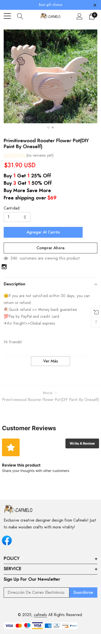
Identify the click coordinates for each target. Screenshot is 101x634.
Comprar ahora (50, 248)
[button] (29, 156)
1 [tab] (48, 127)
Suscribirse (83, 592)
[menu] (7, 16)
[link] (4, 266)
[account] (79, 16)
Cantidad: (12, 208)
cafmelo (40, 615)
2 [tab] (53, 127)
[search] (20, 16)
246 (14, 258)
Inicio (47, 393)
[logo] (51, 16)
